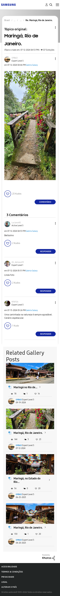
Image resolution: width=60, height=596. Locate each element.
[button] (51, 59)
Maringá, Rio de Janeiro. (28, 432)
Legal (4, 582)
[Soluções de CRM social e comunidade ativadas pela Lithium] (48, 557)
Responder (45, 251)
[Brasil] (8, 4)
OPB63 (19, 399)
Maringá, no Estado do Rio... (27, 480)
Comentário (45, 202)
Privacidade (7, 577)
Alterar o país (9, 587)
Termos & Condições (12, 572)
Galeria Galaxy (32, 65)
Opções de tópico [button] (51, 27)
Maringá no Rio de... (25, 387)
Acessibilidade (9, 567)
